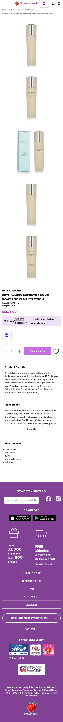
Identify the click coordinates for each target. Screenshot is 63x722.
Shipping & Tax (31, 573)
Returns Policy (31, 581)
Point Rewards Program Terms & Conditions (30, 690)
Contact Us (31, 596)
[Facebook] (48, 499)
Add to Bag (37, 350)
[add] (19, 351)
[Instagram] (58, 499)
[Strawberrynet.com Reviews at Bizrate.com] (18, 654)
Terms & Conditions (42, 687)
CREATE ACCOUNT (21, 321)
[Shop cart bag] (59, 3)
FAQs (32, 589)
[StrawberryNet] (26, 3)
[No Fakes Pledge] (48, 653)
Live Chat (31, 604)
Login (10, 321)
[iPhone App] (20, 520)
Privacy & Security (17, 687)
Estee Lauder (11, 290)
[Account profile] (53, 3)
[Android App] (44, 520)
